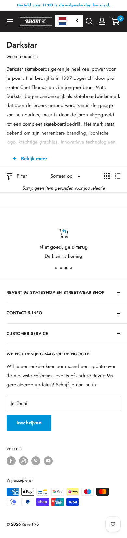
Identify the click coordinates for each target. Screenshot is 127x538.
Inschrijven (29, 422)
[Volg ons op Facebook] (11, 460)
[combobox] (69, 21)
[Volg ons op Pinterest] (35, 460)
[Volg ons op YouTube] (48, 460)
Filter (22, 176)
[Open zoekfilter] (89, 21)
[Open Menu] (10, 21)
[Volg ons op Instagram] (23, 460)
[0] (115, 21)
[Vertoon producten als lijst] (117, 176)
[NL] (69, 21)
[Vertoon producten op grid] (107, 176)
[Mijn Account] (102, 21)
